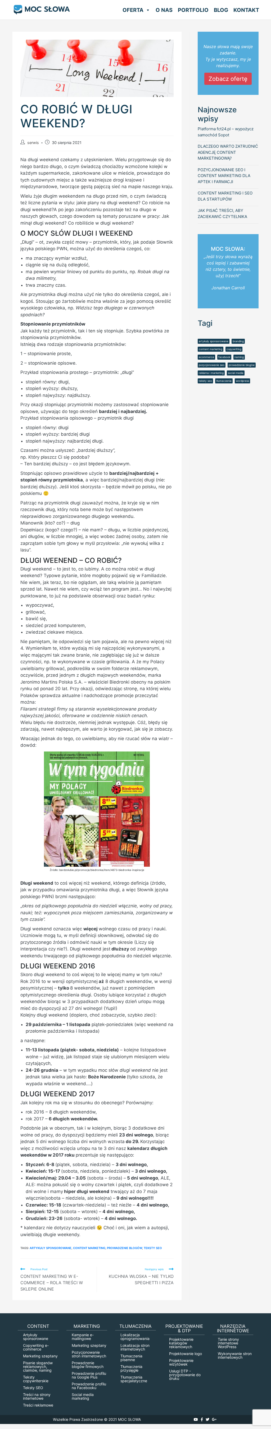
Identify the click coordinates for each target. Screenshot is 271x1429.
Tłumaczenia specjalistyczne (133, 1379)
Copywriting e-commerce (36, 1347)
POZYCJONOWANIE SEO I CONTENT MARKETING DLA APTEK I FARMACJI (224, 175)
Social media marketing (83, 1396)
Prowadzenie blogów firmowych (87, 1365)
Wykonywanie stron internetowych (235, 1355)
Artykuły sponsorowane (35, 1337)
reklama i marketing (211, 372)
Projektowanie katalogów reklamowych (181, 1343)
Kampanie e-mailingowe (83, 1337)
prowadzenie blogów (124, 1248)
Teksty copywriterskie (35, 1379)
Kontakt (246, 10)
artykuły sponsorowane (50, 1248)
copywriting (234, 349)
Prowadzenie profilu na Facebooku (89, 1386)
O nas (164, 10)
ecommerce (206, 357)
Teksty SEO (33, 1387)
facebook (224, 357)
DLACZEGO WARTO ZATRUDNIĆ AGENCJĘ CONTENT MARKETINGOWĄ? (228, 152)
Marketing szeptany (40, 1356)
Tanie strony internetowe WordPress (228, 1343)
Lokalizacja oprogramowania (135, 1337)
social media (235, 372)
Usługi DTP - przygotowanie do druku (185, 1375)
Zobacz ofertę (228, 78)
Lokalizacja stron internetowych (135, 1347)
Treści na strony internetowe (37, 1396)
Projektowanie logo (185, 1353)
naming (239, 357)
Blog (221, 10)
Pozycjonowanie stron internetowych (89, 1354)
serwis (33, 142)
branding (238, 341)
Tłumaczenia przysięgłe (131, 1368)
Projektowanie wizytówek (181, 1362)
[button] (146, 10)
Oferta (133, 10)
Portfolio (193, 10)
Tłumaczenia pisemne (131, 1358)
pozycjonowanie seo (211, 364)
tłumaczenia (224, 380)
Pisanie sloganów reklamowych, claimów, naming (38, 1366)
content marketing (89, 1248)
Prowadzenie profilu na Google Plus (89, 1375)
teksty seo (153, 1248)
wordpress (242, 380)
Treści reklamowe (38, 1405)
